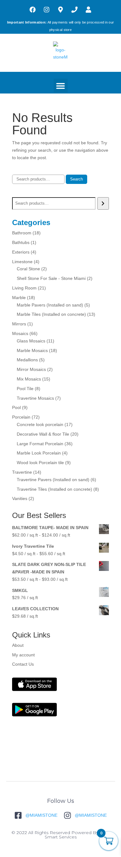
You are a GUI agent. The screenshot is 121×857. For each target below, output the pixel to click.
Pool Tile (25, 388)
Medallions (27, 359)
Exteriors (20, 252)
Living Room (24, 287)
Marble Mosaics (32, 350)
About (18, 645)
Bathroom (21, 232)
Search (76, 179)
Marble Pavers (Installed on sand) (50, 304)
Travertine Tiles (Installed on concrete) (54, 489)
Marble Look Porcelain (39, 452)
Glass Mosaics (31, 340)
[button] (61, 86)
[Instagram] (46, 9)
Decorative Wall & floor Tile (43, 434)
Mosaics (20, 333)
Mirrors (19, 323)
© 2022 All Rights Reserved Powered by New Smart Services (60, 835)
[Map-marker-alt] (60, 9)
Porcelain (21, 417)
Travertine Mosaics (35, 398)
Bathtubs (20, 242)
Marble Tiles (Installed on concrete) (51, 314)
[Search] (103, 203)
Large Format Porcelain (40, 443)
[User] (88, 9)
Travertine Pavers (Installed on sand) (53, 479)
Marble (19, 297)
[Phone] (74, 9)
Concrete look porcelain (40, 424)
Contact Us (23, 664)
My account (23, 654)
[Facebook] (32, 9)
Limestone (22, 261)
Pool (16, 407)
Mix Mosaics (29, 378)
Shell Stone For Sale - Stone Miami (51, 278)
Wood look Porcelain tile (40, 462)
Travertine (22, 472)
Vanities (19, 498)
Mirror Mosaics (31, 369)
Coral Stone (28, 268)
